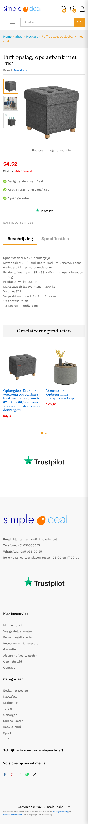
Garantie (9, 649)
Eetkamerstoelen (15, 690)
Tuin (6, 739)
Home (7, 36)
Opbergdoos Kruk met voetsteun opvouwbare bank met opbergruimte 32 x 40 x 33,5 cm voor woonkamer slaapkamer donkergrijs (22, 400)
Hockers (32, 36)
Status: (8, 171)
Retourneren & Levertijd (20, 643)
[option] (10, 86)
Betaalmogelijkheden (18, 637)
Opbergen (10, 715)
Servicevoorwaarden (12, 815)
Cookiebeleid (12, 661)
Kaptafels (10, 696)
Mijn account (12, 625)
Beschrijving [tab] (20, 238)
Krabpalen (10, 702)
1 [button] (42, 433)
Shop (19, 36)
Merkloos (20, 70)
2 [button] (46, 433)
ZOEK (79, 22)
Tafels (7, 708)
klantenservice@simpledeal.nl (35, 539)
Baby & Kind (12, 726)
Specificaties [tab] (55, 238)
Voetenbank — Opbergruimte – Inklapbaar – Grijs (60, 394)
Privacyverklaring (61, 812)
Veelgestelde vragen (17, 631)
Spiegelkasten (13, 720)
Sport (7, 733)
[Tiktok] (35, 775)
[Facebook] (4, 774)
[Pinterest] (12, 774)
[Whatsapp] (27, 775)
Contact (9, 667)
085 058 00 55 (31, 551)
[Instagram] (19, 775)
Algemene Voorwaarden (20, 655)
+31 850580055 (29, 545)
